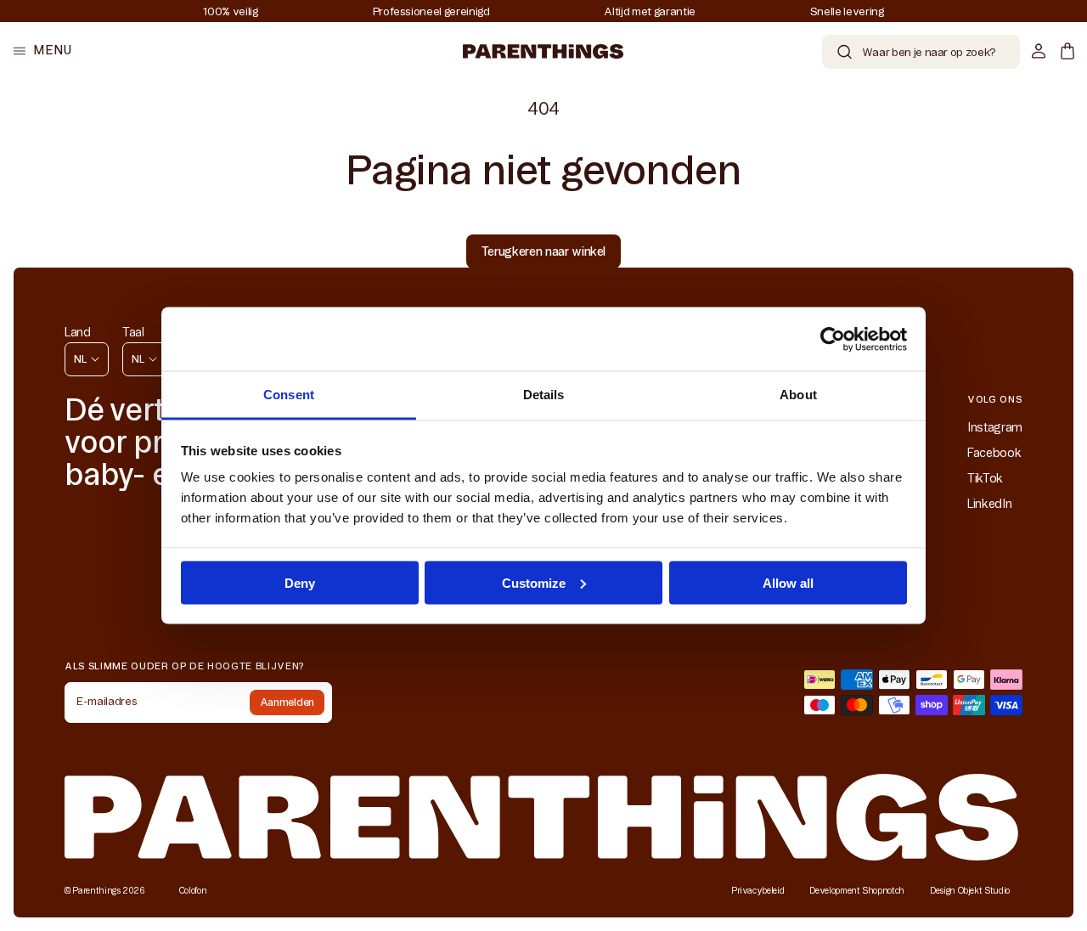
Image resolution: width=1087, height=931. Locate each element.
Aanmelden (287, 702)
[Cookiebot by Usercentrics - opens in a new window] (832, 339)
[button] (42, 50)
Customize (534, 582)
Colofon (193, 890)
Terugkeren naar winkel (543, 251)
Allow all (788, 582)
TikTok (985, 478)
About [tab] (798, 394)
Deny (299, 582)
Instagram (994, 427)
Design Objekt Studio (970, 890)
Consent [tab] (288, 394)
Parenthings (96, 890)
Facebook (994, 453)
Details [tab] (544, 394)
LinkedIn (989, 504)
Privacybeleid (757, 890)
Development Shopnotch (856, 890)
